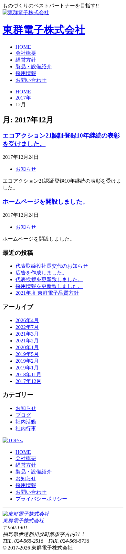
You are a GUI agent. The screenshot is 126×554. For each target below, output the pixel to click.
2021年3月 (27, 334)
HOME (23, 47)
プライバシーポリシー (41, 498)
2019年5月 (27, 354)
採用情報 (26, 73)
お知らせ (26, 169)
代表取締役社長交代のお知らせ (52, 266)
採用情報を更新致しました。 (49, 286)
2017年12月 (28, 381)
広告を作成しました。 (41, 272)
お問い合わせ (31, 80)
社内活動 (26, 422)
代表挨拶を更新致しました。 (49, 279)
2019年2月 (27, 361)
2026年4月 (27, 320)
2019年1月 (27, 367)
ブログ (23, 415)
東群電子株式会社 (44, 29)
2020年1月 (27, 347)
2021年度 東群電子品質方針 (47, 293)
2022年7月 (27, 327)
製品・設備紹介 (34, 66)
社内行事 (26, 428)
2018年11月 (28, 374)
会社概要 (26, 53)
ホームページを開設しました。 (46, 201)
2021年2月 (27, 340)
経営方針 (26, 59)
